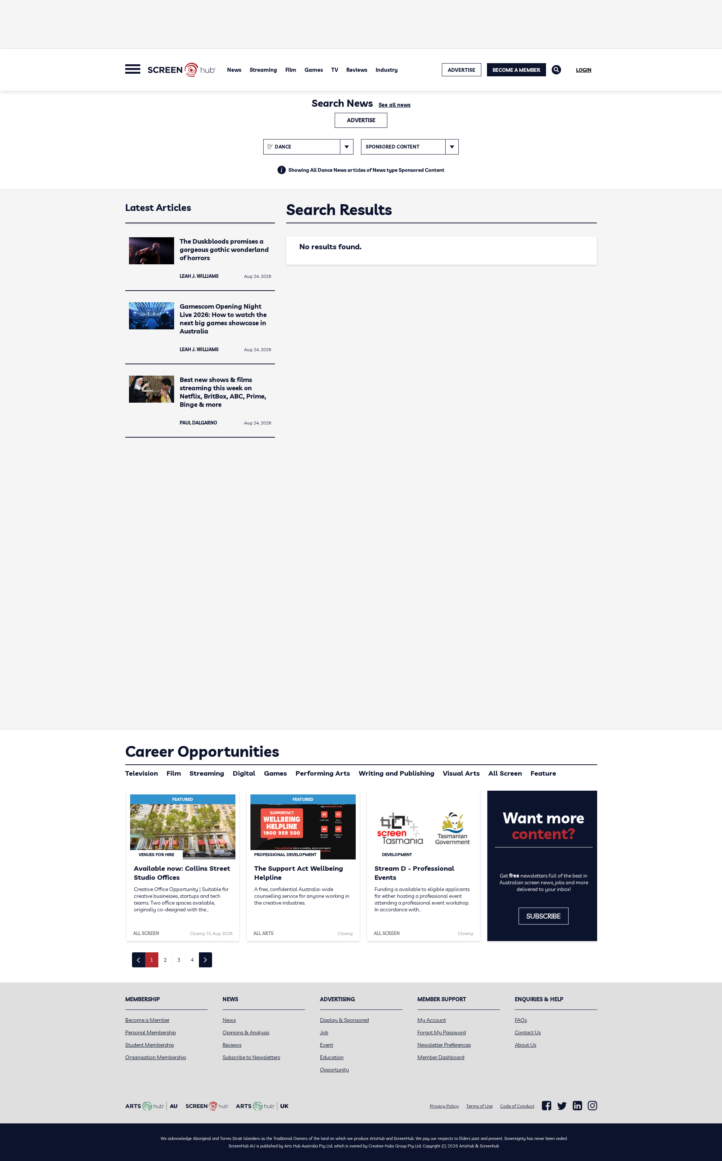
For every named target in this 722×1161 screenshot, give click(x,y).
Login (584, 70)
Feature (543, 773)
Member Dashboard (440, 1057)
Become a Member (516, 70)
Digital (244, 773)
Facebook (546, 1106)
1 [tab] (151, 959)
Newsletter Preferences (444, 1044)
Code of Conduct (517, 1106)
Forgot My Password (441, 1032)
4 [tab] (192, 959)
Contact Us (528, 1032)
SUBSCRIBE (543, 916)
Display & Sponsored (344, 1020)
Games (314, 70)
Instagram (592, 1106)
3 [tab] (178, 959)
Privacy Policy (444, 1106)
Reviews (356, 70)
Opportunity (334, 1069)
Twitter (562, 1106)
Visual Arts (461, 773)
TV (334, 70)
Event (326, 1044)
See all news (395, 105)
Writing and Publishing (396, 773)
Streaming (263, 70)
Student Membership (149, 1044)
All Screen (505, 773)
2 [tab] (165, 959)
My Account (431, 1020)
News (234, 70)
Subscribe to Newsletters (251, 1057)
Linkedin (577, 1106)
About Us (525, 1044)
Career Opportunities (202, 751)
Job (324, 1032)
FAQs (521, 1020)
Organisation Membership (155, 1057)
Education (332, 1057)
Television (141, 773)
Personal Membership (150, 1032)
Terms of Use (479, 1106)
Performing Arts (323, 773)
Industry (387, 70)
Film (290, 70)
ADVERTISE (461, 70)
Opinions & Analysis (246, 1032)
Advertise (361, 120)
